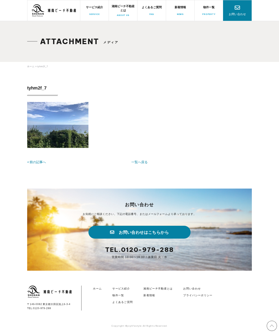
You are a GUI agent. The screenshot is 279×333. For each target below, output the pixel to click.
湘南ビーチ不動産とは (158, 288)
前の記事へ (38, 162)
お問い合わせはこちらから (144, 232)
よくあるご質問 (122, 302)
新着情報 (149, 295)
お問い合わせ (237, 14)
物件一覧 (118, 295)
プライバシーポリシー (197, 295)
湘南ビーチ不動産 (53, 10)
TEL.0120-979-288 (139, 250)
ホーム (97, 288)
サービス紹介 (121, 288)
